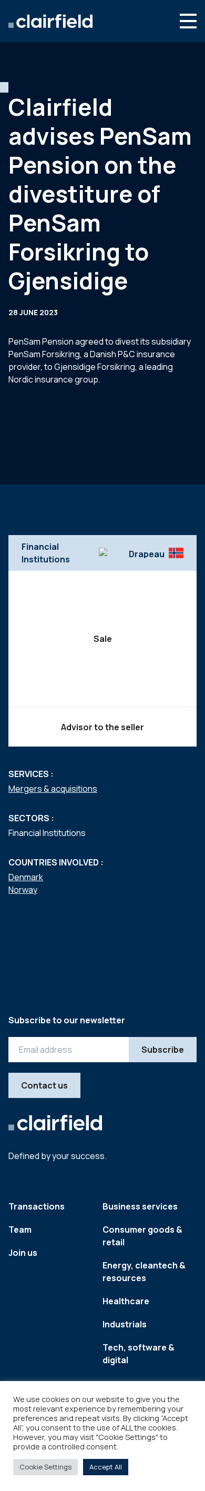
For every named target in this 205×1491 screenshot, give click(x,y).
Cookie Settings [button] (45, 1467)
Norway (22, 889)
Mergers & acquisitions (52, 788)
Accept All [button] (105, 1467)
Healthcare (125, 1301)
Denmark (25, 877)
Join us (22, 1252)
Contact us (44, 1085)
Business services (140, 1206)
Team (20, 1229)
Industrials (124, 1324)
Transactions (36, 1206)
